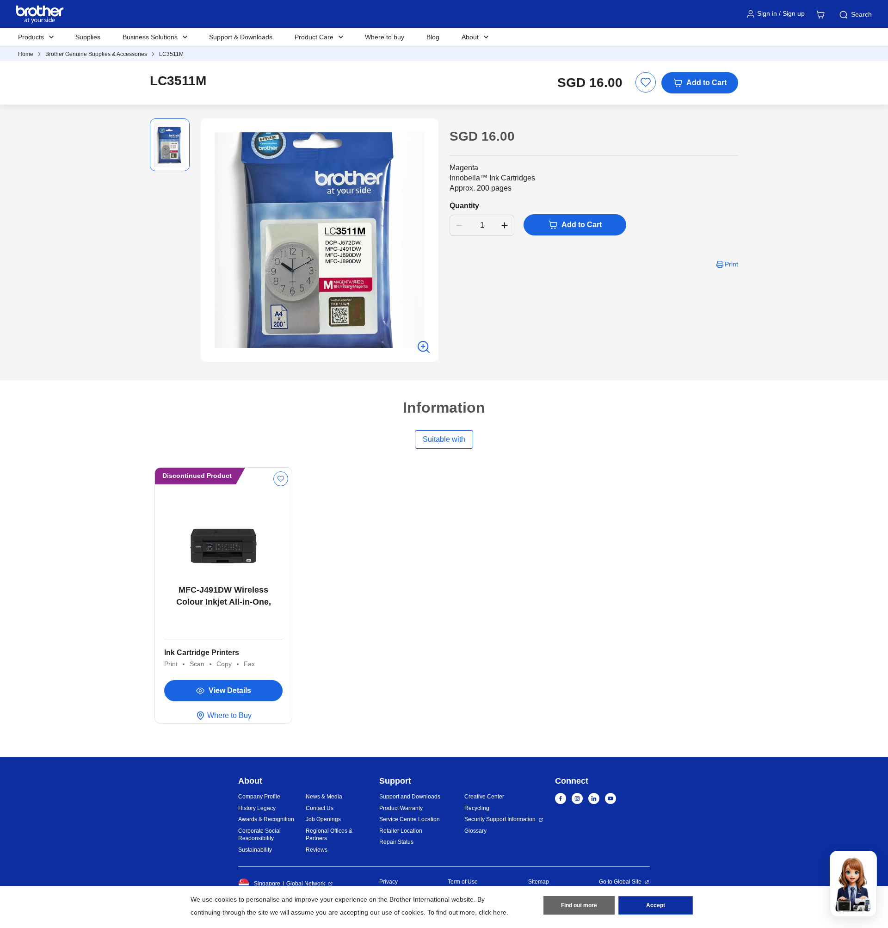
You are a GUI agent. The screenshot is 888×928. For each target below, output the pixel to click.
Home (25, 54)
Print (731, 264)
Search (861, 14)
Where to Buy (229, 715)
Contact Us (319, 808)
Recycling (476, 808)
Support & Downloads (240, 37)
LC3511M (171, 54)
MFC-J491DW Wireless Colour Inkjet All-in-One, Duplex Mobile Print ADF (223, 596)
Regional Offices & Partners (329, 835)
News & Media (324, 796)
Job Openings (323, 819)
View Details (230, 690)
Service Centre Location (409, 819)
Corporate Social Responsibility (259, 835)
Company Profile (259, 796)
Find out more (579, 905)
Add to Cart (706, 83)
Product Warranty (401, 808)
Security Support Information (500, 819)
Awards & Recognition (266, 819)
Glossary (475, 831)
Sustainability (255, 850)
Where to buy (384, 37)
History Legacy (257, 808)
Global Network (305, 883)
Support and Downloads (409, 796)
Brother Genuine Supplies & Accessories (96, 54)
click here (492, 912)
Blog (432, 37)
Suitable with (444, 439)
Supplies (87, 37)
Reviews (316, 850)
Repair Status (396, 842)
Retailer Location (400, 831)
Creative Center (484, 796)
